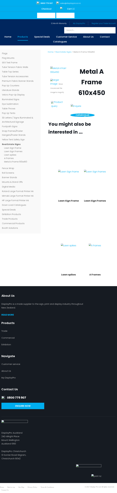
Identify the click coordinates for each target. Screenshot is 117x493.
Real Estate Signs (11, 144)
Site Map (21, 487)
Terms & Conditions (47, 487)
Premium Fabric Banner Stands (18, 81)
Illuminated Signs (10, 99)
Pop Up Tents (8, 113)
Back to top (11, 487)
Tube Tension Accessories (15, 76)
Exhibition (6, 344)
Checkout (46, 8)
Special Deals (42, 37)
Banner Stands (9, 177)
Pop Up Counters (10, 85)
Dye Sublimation (10, 104)
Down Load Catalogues (14, 205)
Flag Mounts (8, 58)
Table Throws (8, 108)
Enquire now (23, 405)
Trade (4, 330)
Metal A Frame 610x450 (15, 161)
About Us (88, 37)
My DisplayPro (79, 23)
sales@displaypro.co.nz (70, 3)
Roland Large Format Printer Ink (18, 191)
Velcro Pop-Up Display (13, 94)
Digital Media (8, 186)
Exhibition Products (11, 214)
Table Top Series (10, 71)
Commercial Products (13, 223)
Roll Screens (8, 172)
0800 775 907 (47, 3)
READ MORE (7, 314)
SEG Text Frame (9, 62)
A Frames (9, 158)
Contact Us (5, 490)
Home (7, 37)
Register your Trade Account (104, 23)
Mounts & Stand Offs (12, 182)
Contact (105, 37)
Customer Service (66, 37)
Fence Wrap (8, 168)
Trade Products (10, 218)
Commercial (8, 337)
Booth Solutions (10, 228)
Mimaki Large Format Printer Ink (18, 195)
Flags (4, 53)
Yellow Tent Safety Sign (13, 139)
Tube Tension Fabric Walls (15, 67)
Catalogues (60, 42)
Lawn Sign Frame (12, 148)
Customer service (10, 364)
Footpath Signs (9, 126)
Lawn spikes (10, 154)
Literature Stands (10, 90)
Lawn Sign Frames (13, 151)
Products (23, 37)
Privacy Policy (32, 487)
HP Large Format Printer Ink (15, 200)
